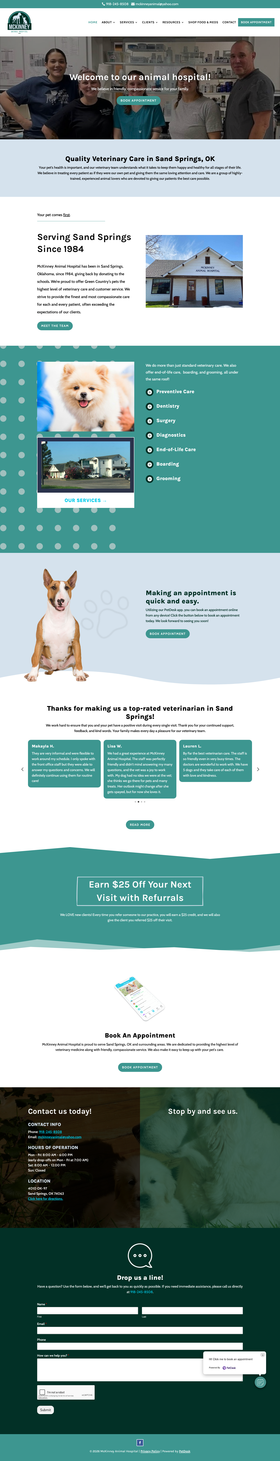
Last (144, 1316)
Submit (45, 1410)
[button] (22, 769)
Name (42, 1304)
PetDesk (184, 1451)
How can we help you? (53, 1355)
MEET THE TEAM (55, 326)
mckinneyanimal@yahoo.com (60, 1137)
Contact (229, 22)
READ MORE (140, 825)
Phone (41, 1340)
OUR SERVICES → (86, 500)
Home (93, 22)
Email (42, 1324)
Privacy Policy (150, 1451)
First (39, 1316)
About (107, 22)
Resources (171, 22)
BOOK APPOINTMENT (139, 100)
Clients (148, 22)
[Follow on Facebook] (140, 1442)
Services (127, 22)
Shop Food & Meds (203, 22)
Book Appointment (256, 22)
